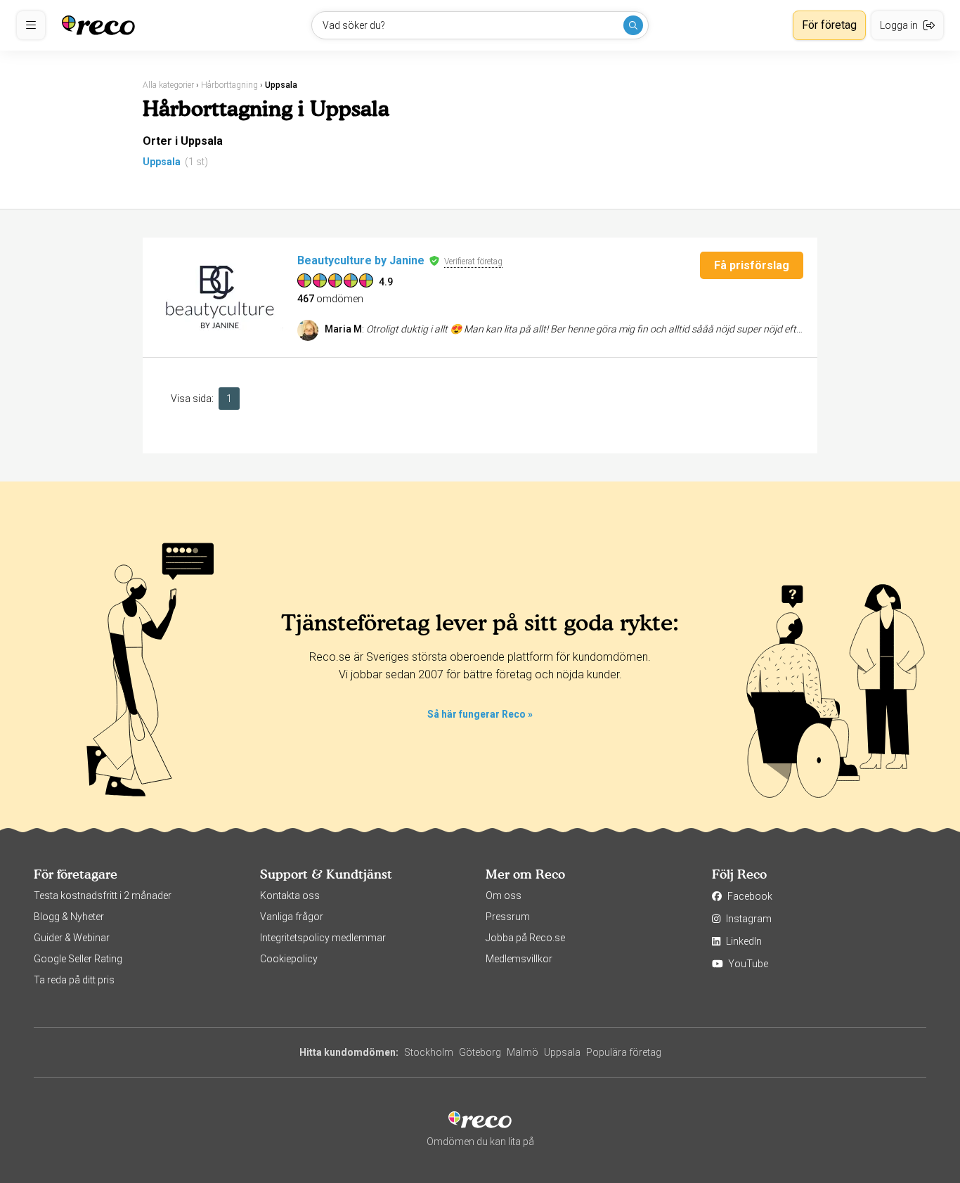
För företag (829, 25)
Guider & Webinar (72, 937)
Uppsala (162, 161)
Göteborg (480, 1052)
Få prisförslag (751, 265)
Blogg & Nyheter (69, 916)
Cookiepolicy (289, 958)
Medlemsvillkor (519, 958)
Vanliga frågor (291, 916)
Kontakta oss (290, 895)
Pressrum (508, 916)
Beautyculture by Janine (360, 260)
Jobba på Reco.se (525, 937)
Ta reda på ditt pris (74, 979)
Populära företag (623, 1052)
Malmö (522, 1052)
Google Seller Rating (78, 958)
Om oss (503, 895)
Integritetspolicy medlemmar (323, 937)
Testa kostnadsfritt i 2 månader (102, 895)
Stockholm (428, 1052)
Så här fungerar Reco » (480, 714)
